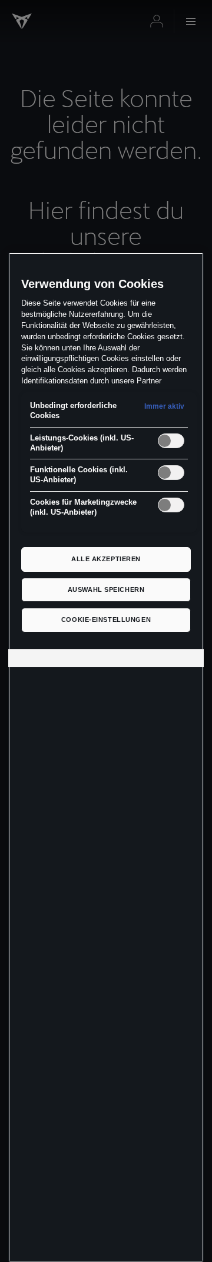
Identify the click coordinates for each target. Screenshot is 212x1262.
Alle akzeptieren (106, 558)
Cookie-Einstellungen (106, 619)
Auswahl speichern (106, 589)
